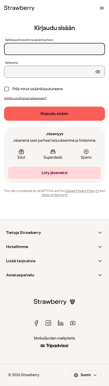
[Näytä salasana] (98, 72)
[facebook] (36, 323)
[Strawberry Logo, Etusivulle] (19, 8)
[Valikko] (102, 8)
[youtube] (73, 323)
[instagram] (48, 323)
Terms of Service (53, 195)
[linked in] (61, 323)
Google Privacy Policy (80, 191)
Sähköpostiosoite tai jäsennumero (29, 40)
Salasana (11, 63)
